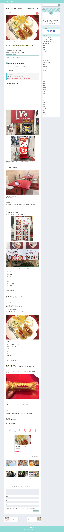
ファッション (45, 68)
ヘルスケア (45, 72)
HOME (32, 527)
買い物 (44, 110)
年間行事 (44, 89)
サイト (7, 504)
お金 (44, 47)
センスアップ (45, 60)
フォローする (18, 451)
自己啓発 (44, 108)
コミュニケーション (46, 58)
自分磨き (44, 106)
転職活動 (44, 114)
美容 (44, 104)
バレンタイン (45, 66)
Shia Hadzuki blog (10, 1)
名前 (7, 496)
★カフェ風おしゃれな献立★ (47, 39)
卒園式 (44, 83)
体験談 (38, 455)
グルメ (38, 456)
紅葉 (44, 102)
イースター (45, 51)
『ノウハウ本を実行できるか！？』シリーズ (50, 41)
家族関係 (44, 87)
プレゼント (45, 70)
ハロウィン (45, 64)
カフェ (35, 456)
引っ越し (44, 91)
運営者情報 (28, 529)
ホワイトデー (45, 74)
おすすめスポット (33, 455)
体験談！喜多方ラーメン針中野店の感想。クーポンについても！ (17, 57)
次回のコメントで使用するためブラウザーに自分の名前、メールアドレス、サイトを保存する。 (21, 508)
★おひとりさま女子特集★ (47, 37)
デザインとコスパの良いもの (47, 62)
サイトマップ (38, 529)
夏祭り (44, 85)
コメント (8, 488)
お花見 (44, 45)
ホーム (25, 529)
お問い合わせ (33, 529)
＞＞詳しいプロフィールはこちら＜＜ (51, 23)
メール (7, 500)
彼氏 (44, 93)
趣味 (44, 112)
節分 (44, 100)
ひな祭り (44, 49)
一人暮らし (45, 79)
